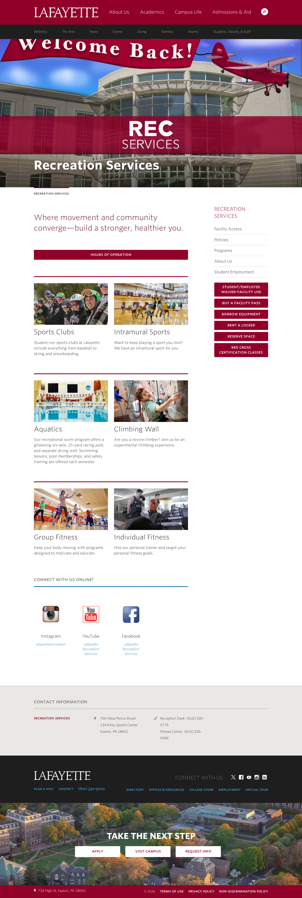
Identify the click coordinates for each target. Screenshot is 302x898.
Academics (152, 12)
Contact (66, 789)
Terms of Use (171, 891)
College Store (201, 789)
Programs (223, 250)
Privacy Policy (201, 891)
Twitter (233, 777)
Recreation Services (230, 212)
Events (118, 32)
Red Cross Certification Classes (241, 350)
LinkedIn (264, 777)
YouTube (249, 777)
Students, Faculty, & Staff (232, 32)
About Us (119, 12)
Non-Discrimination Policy (243, 891)
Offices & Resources (166, 789)
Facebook (241, 777)
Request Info (198, 851)
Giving (141, 32)
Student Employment (234, 272)
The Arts (68, 32)
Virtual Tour (257, 789)
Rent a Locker (241, 325)
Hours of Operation (111, 254)
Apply (97, 851)
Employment (230, 789)
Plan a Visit (44, 789)
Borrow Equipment (241, 313)
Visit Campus (148, 851)
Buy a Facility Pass (241, 302)
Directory (135, 789)
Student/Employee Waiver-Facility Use (241, 289)
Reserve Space (241, 336)
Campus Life (188, 12)
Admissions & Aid (231, 12)
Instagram (256, 777)
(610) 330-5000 (91, 789)
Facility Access (228, 229)
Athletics (40, 32)
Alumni (193, 32)
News (93, 32)
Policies (221, 240)
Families (167, 32)
